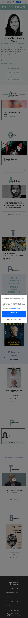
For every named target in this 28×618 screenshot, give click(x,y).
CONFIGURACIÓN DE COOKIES (14, 319)
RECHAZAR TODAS (14, 312)
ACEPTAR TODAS (14, 315)
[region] (14, 309)
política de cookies (16, 308)
